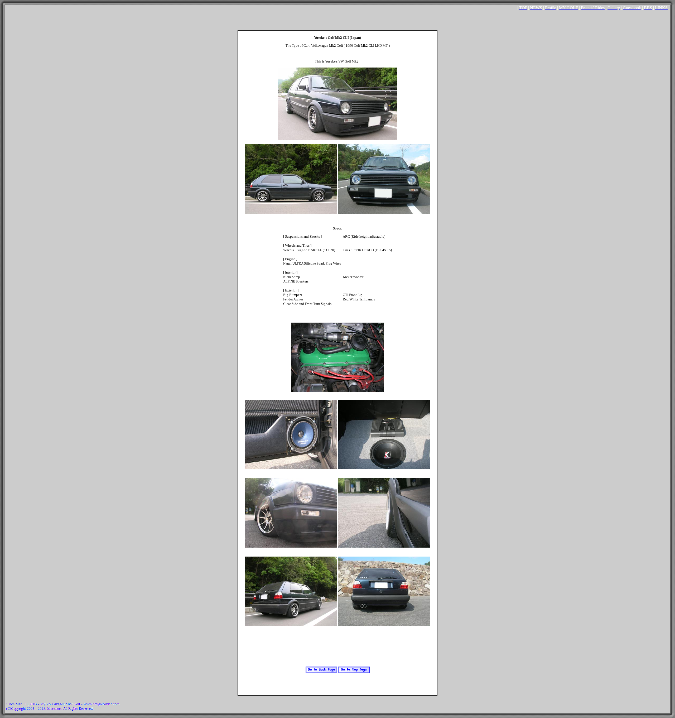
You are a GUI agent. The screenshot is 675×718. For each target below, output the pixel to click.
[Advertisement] (337, 18)
